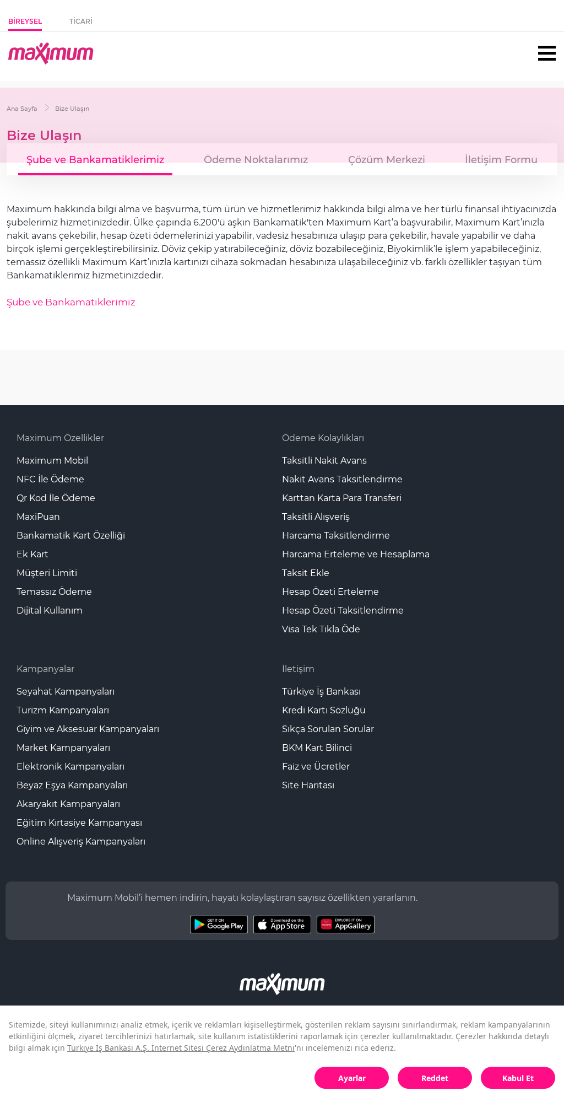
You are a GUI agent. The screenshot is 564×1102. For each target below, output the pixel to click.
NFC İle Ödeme (50, 479)
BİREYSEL (25, 21)
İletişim (298, 669)
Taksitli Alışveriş (316, 517)
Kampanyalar (45, 669)
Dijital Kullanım (50, 610)
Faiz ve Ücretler (316, 766)
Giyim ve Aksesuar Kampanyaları (88, 729)
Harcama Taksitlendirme (336, 535)
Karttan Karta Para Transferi (342, 498)
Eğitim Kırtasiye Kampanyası (79, 823)
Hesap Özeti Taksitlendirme (343, 610)
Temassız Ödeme (54, 592)
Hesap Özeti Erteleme (330, 592)
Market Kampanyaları (63, 748)
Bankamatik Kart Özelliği (71, 535)
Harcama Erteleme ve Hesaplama (356, 554)
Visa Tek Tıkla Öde (321, 629)
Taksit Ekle (305, 573)
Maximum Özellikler (60, 438)
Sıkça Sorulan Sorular (328, 729)
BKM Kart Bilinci (317, 748)
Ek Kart (32, 554)
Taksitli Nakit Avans (324, 460)
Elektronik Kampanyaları (70, 766)
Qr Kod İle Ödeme (56, 498)
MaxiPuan (38, 517)
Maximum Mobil (52, 460)
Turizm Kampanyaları (63, 710)
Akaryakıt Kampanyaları (68, 804)
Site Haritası (308, 785)
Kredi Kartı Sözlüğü (324, 710)
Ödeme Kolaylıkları (323, 438)
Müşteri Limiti (47, 573)
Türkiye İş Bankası (321, 691)
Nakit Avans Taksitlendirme (342, 479)
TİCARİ (81, 21)
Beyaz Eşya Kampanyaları (72, 785)
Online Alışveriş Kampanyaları (81, 841)
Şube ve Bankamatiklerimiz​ (71, 302)
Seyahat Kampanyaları (66, 691)
